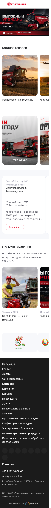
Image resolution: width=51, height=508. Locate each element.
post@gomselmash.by (12, 476)
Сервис (6, 369)
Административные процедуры (21, 433)
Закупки (7, 413)
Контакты (8, 383)
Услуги (6, 403)
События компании (16, 247)
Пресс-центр (9, 398)
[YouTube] (31, 451)
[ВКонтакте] (5, 451)
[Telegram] (24, 451)
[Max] (5, 457)
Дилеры (7, 373)
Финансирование (12, 378)
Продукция (9, 364)
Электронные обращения (17, 428)
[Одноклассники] (37, 451)
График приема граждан (17, 423)
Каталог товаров (14, 48)
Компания (8, 388)
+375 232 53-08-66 (12, 471)
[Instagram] (18, 451)
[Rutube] (11, 451)
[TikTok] (44, 451)
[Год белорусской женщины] (20, 342)
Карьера (7, 393)
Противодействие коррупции (20, 418)
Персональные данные (16, 408)
